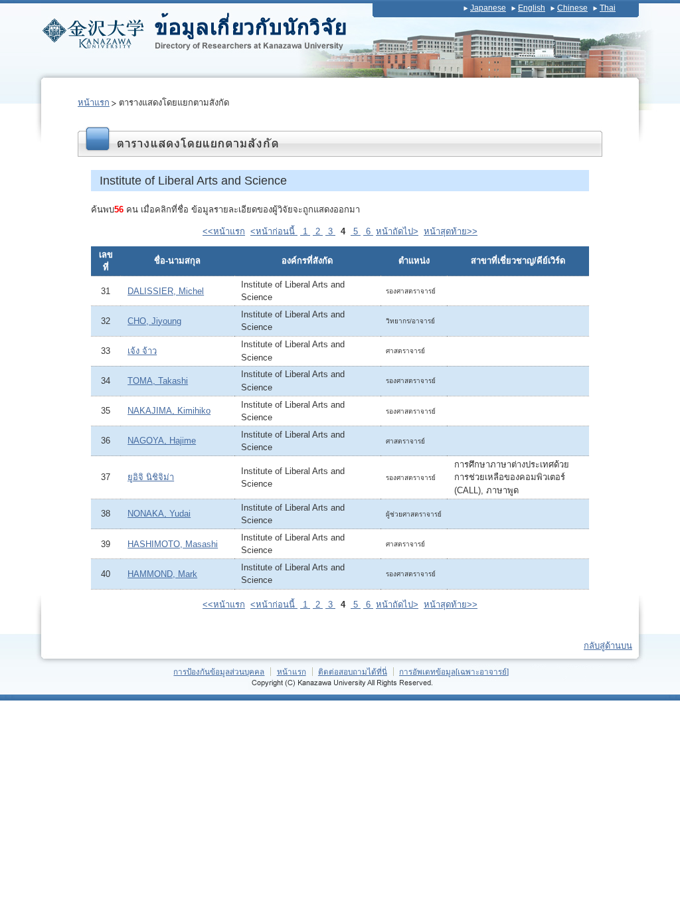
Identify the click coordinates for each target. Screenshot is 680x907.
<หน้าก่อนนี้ (274, 231)
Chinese (572, 8)
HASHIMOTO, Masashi (173, 544)
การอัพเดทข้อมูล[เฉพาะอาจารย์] (454, 671)
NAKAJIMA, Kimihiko (169, 411)
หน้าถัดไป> (397, 231)
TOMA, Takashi (158, 381)
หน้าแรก (94, 103)
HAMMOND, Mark (162, 574)
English (531, 8)
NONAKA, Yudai (159, 514)
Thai (608, 8)
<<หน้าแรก (224, 231)
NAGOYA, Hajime (162, 441)
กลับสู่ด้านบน (608, 646)
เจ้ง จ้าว (142, 351)
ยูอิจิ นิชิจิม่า (151, 477)
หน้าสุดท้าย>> (450, 231)
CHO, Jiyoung (154, 321)
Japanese (488, 8)
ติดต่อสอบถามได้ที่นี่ (352, 671)
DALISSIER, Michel (166, 291)
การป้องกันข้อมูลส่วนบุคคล (218, 671)
